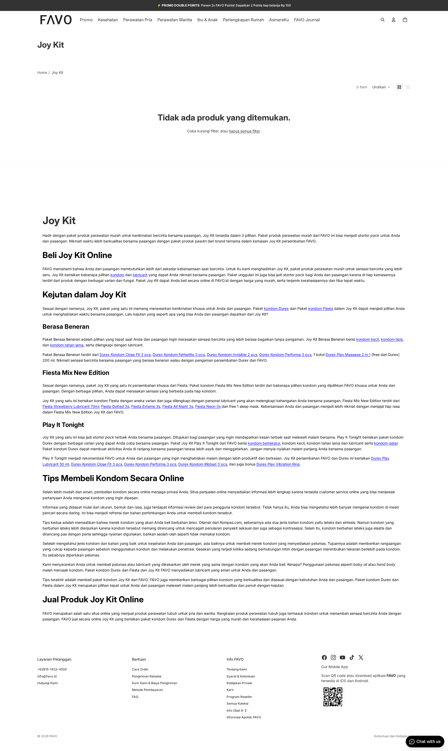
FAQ (135, 696)
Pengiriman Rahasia (146, 676)
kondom (117, 275)
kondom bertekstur (264, 443)
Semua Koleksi (237, 703)
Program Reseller (239, 696)
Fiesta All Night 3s (177, 406)
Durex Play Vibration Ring (278, 464)
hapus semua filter (244, 131)
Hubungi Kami (47, 683)
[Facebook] (324, 657)
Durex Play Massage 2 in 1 (348, 354)
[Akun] (393, 19)
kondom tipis (392, 339)
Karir (230, 690)
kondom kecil (367, 339)
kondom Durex (276, 308)
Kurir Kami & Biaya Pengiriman (154, 683)
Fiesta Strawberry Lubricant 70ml (71, 406)
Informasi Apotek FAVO (244, 717)
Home (42, 72)
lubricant (140, 275)
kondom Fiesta (320, 308)
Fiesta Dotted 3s (115, 406)
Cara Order (140, 669)
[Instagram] (333, 657)
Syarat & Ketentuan (241, 676)
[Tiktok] (352, 657)
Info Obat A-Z (237, 710)
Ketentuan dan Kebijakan (392, 736)
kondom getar (386, 443)
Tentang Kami (237, 669)
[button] (381, 87)
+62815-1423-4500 (52, 669)
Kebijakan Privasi (239, 683)
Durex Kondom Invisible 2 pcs (232, 354)
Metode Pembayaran (147, 690)
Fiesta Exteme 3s (145, 406)
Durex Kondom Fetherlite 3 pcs (179, 354)
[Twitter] (361, 657)
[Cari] (382, 19)
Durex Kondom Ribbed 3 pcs (202, 464)
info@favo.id (47, 676)
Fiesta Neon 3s (208, 406)
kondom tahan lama (66, 345)
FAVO (53, 736)
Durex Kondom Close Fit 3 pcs (125, 354)
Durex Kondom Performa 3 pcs (285, 354)
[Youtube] (342, 657)
